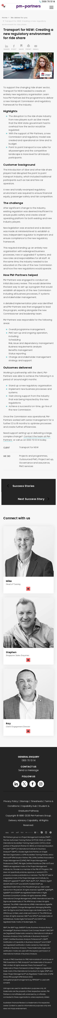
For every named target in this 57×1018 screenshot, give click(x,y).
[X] (24, 784)
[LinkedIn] (16, 784)
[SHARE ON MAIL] (35, 48)
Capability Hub (29, 806)
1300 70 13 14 (48, 1)
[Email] (28, 589)
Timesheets (37, 801)
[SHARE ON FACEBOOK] (14, 48)
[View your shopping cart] (5, 6)
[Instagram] (41, 784)
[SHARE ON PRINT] (28, 48)
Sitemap (24, 801)
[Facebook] (32, 784)
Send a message (28, 770)
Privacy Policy (11, 801)
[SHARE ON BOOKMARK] (21, 48)
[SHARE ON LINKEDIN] (6, 48)
